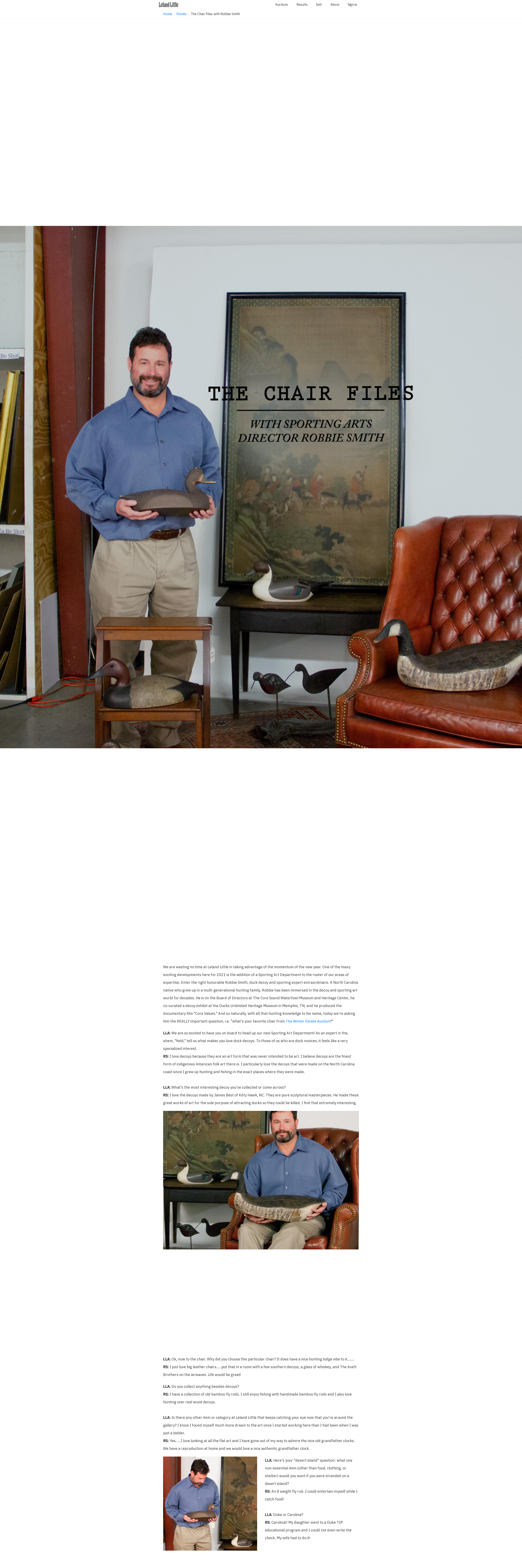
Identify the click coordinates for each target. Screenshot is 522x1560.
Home (167, 14)
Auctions (281, 4)
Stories (181, 14)
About (334, 4)
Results (302, 4)
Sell (319, 4)
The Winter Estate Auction (307, 1021)
